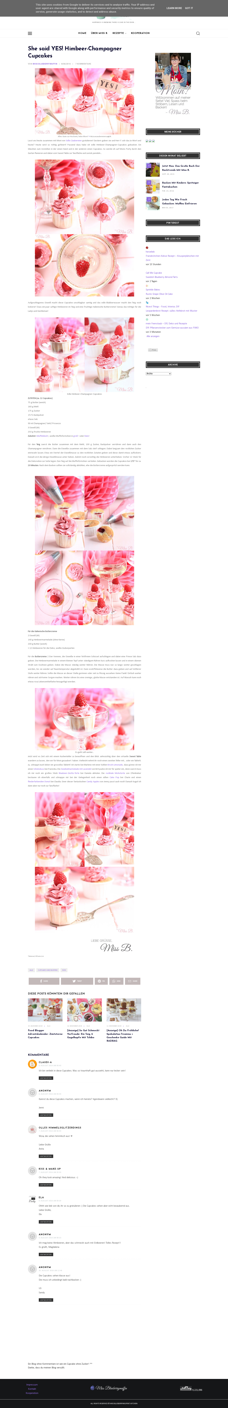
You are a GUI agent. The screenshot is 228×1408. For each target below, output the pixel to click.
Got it (189, 8)
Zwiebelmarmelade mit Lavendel (76, 769)
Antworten (46, 1078)
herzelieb (150, 252)
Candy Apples (93, 782)
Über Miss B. (99, 33)
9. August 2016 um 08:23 (50, 1238)
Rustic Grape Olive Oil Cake (159, 294)
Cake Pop (113, 777)
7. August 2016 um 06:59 (50, 1131)
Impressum (32, 1385)
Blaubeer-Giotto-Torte (69, 773)
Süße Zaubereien (74, 141)
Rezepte (118, 33)
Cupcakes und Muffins (47, 970)
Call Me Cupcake (154, 273)
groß (75, 436)
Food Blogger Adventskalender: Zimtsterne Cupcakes (45, 1034)
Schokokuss (39, 769)
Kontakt (32, 1389)
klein (87, 436)
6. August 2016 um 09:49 (50, 1094)
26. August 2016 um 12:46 (50, 1270)
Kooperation (140, 33)
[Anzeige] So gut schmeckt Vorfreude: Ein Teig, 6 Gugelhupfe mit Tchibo (83, 1034)
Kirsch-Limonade (115, 765)
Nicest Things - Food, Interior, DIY (162, 306)
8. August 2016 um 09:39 (50, 1201)
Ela (41, 1198)
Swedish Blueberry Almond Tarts (162, 277)
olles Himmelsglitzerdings (60, 1128)
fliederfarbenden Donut (39, 782)
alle (31, 970)
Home (82, 33)
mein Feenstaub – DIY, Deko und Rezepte (166, 323)
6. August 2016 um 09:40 (50, 1065)
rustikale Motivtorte (115, 773)
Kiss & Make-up (50, 1169)
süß (64, 970)
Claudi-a (45, 1062)
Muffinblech (42, 436)
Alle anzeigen (153, 336)
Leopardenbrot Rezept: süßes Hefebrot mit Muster (171, 311)
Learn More (174, 8)
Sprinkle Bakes (153, 290)
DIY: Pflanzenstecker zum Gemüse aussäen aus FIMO (172, 328)
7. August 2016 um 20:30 (50, 1172)
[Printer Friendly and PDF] (153, 350)
